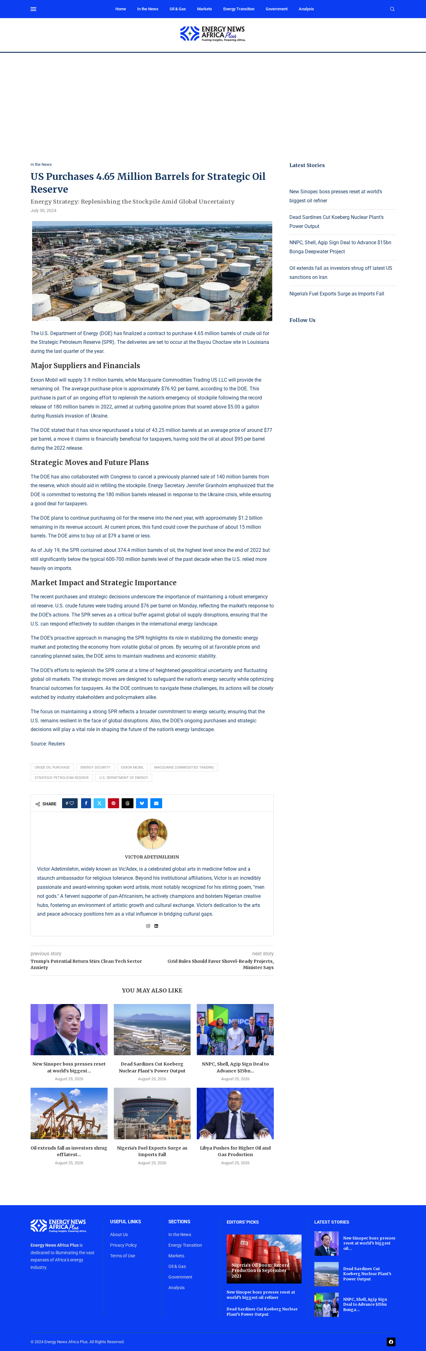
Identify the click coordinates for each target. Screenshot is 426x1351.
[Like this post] (72, 803)
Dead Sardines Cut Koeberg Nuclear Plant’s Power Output (262, 1312)
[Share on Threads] (127, 803)
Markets (204, 9)
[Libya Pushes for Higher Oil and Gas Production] (235, 1113)
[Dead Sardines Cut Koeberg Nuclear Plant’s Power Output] (152, 1029)
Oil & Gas (178, 9)
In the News (147, 9)
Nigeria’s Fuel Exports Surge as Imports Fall (336, 294)
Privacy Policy (123, 1245)
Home (120, 9)
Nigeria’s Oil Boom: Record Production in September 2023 (260, 1271)
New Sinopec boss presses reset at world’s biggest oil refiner (261, 1295)
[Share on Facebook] (86, 803)
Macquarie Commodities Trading (184, 767)
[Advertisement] (213, 99)
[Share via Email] (156, 803)
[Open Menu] (33, 9)
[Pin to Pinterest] (113, 803)
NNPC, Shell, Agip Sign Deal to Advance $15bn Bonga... (365, 1304)
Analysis (306, 9)
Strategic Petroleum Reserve (62, 778)
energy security (95, 767)
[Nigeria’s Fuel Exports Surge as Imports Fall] (152, 1113)
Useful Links (125, 1222)
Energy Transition (238, 9)
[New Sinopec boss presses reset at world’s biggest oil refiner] (69, 1029)
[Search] (392, 9)
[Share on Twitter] (99, 803)
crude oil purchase (52, 767)
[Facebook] (391, 1342)
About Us (119, 1234)
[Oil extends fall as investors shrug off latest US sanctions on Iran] (69, 1113)
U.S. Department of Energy (123, 778)
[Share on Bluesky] (142, 803)
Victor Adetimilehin (152, 857)
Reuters (56, 744)
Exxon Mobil (132, 767)
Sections (179, 1222)
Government (277, 9)
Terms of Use (122, 1256)
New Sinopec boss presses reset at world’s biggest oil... (369, 1243)
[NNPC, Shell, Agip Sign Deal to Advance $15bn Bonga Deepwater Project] (235, 1029)
